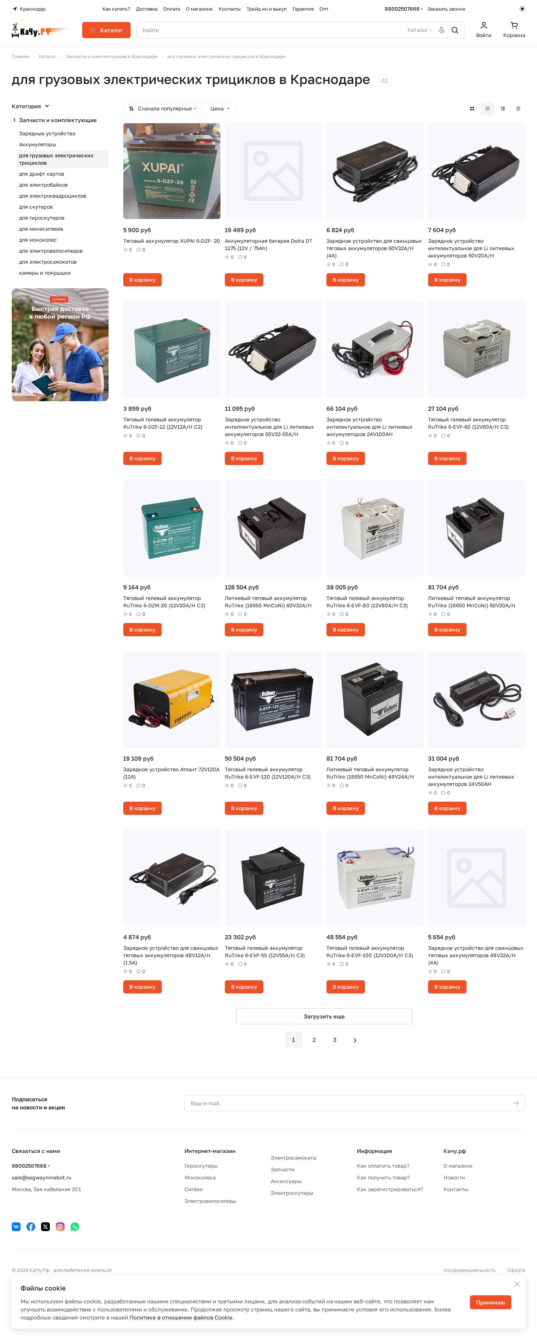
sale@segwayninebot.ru (41, 1177)
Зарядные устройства (47, 133)
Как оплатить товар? (383, 1166)
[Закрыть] (517, 1284)
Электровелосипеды (210, 1201)
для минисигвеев (41, 229)
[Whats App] (74, 1226)
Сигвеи (194, 1189)
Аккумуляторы (37, 144)
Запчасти (283, 1169)
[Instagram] (60, 1226)
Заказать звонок (446, 9)
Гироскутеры (201, 1166)
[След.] (355, 1040)
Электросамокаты (294, 1157)
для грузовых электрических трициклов (56, 159)
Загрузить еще (324, 1016)
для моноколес (38, 240)
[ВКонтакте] (16, 1226)
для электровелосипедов (51, 251)
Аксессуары (286, 1181)
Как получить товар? (383, 1177)
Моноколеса (200, 1177)
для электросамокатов (48, 262)
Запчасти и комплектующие (58, 120)
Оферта (516, 1270)
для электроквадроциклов (52, 196)
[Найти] (454, 30)
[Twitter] (45, 1226)
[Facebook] (30, 1226)
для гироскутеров (42, 218)
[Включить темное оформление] (522, 9)
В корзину (142, 280)
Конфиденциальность (470, 1270)
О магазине (457, 1166)
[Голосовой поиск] (441, 30)
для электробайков (43, 185)
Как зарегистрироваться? (390, 1189)
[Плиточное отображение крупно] (472, 108)
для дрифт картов (41, 174)
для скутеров (36, 207)
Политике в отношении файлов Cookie (181, 1317)
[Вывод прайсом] (518, 108)
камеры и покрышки (45, 273)
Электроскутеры (292, 1193)
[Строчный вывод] (503, 108)
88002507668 (402, 9)
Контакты (455, 1189)
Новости (454, 1177)
